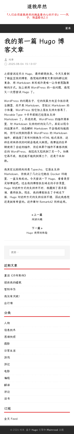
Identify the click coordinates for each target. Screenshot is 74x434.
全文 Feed (10, 419)
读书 (7, 398)
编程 (7, 378)
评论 (7, 392)
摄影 (7, 343)
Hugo (35, 429)
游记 (7, 364)
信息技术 (10, 330)
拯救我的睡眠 (12, 282)
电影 (7, 371)
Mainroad (52, 429)
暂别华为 (10, 289)
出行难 (8, 303)
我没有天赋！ (12, 296)
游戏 (7, 357)
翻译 (7, 385)
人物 (7, 323)
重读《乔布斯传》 (15, 275)
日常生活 (10, 350)
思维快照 (10, 337)
